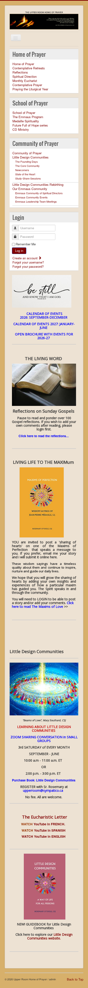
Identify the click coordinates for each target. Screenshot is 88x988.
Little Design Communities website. (50, 936)
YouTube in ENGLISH (50, 836)
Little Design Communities (30, 157)
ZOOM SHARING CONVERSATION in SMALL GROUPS (44, 739)
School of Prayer (23, 113)
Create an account (25, 258)
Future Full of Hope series (30, 125)
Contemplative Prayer (27, 85)
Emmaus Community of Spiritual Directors (39, 193)
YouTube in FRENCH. (44, 824)
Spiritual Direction (24, 76)
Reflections (20, 72)
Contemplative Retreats (28, 68)
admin (52, 979)
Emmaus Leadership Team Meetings (36, 201)
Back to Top (75, 979)
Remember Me (26, 244)
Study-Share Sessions (28, 178)
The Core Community (27, 166)
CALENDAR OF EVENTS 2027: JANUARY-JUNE (44, 326)
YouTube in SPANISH (44, 830)
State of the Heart (25, 174)
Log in (19, 250)
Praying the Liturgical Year (30, 89)
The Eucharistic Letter (44, 817)
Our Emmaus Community (29, 189)
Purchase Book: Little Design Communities (44, 780)
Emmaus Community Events (31, 197)
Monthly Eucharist (24, 81)
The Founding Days (26, 161)
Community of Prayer (27, 153)
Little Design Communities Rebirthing (37, 185)
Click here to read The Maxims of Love (43, 605)
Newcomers (22, 170)
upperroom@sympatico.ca (43, 790)
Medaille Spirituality (25, 121)
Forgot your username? (28, 262)
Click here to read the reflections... (44, 436)
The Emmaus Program (27, 117)
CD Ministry (20, 129)
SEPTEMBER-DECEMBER (48, 317)
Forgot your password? (28, 266)
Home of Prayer (23, 64)
